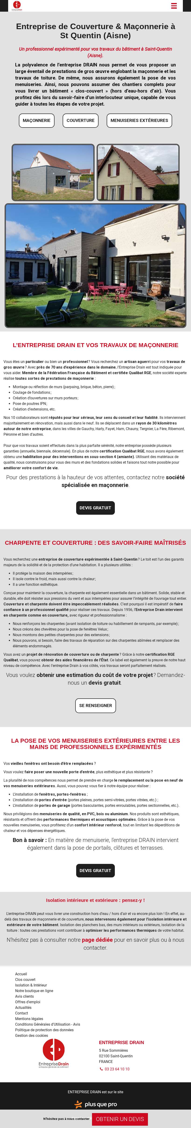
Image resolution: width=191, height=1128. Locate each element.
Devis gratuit (95, 508)
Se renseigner (95, 705)
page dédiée (97, 940)
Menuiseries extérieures (139, 120)
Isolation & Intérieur (31, 985)
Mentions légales (29, 1019)
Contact (21, 1013)
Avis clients (24, 996)
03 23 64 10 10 (117, 1069)
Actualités (23, 1007)
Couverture (81, 120)
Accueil (21, 974)
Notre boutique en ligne (34, 991)
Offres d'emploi (27, 1002)
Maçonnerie (37, 120)
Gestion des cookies (31, 1035)
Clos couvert (25, 979)
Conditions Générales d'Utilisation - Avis (47, 1024)
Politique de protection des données (44, 1030)
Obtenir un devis (120, 1119)
